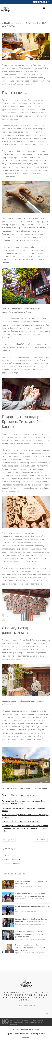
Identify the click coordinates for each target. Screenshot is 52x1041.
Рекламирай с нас (37, 1033)
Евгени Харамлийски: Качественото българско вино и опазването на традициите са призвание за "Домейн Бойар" (25, 828)
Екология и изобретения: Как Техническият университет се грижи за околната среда (31, 947)
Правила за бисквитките (17, 1033)
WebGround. (14, 1024)
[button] (44, 8)
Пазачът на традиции (11, 863)
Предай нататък (8, 855)
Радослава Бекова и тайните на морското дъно (32, 907)
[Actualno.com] (5, 1021)
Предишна (9, 840)
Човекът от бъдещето (11, 859)
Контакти (26, 1037)
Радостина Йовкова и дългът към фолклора (21, 821)
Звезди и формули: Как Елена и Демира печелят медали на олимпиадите (31, 920)
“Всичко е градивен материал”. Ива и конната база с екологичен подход (30, 895)
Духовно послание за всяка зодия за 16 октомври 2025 (31, 882)
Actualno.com (22, 1020)
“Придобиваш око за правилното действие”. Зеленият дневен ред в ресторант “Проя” (29, 934)
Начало (16, 1029)
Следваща (41, 840)
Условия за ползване (30, 1029)
